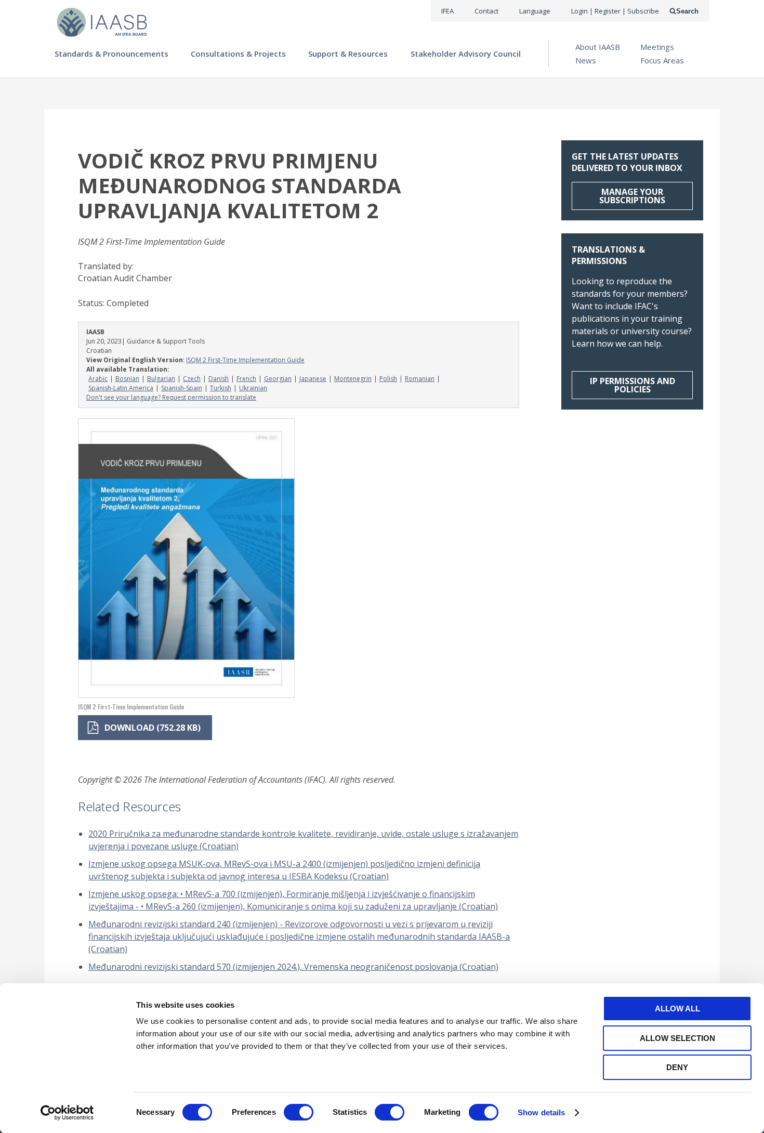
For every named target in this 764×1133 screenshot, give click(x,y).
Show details (541, 1112)
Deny (677, 1067)
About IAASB (597, 47)
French (246, 378)
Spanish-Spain (181, 388)
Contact (486, 11)
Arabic (98, 378)
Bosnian (127, 378)
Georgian (278, 378)
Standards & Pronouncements (111, 53)
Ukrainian (253, 388)
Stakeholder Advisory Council (466, 53)
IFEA (447, 11)
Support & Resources (348, 53)
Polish (388, 378)
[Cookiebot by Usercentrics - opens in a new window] (67, 1113)
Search (687, 11)
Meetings (657, 47)
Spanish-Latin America (120, 388)
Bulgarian (161, 378)
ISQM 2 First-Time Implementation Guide (245, 359)
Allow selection (677, 1038)
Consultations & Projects (238, 53)
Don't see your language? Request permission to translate (171, 397)
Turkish (220, 388)
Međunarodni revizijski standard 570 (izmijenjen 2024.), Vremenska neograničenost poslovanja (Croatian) (293, 966)
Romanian (419, 378)
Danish (218, 378)
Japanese (312, 378)
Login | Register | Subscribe (615, 11)
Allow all (677, 1008)
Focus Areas (662, 60)
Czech (192, 378)
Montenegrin (353, 378)
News (585, 60)
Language (534, 11)
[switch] (298, 1112)
